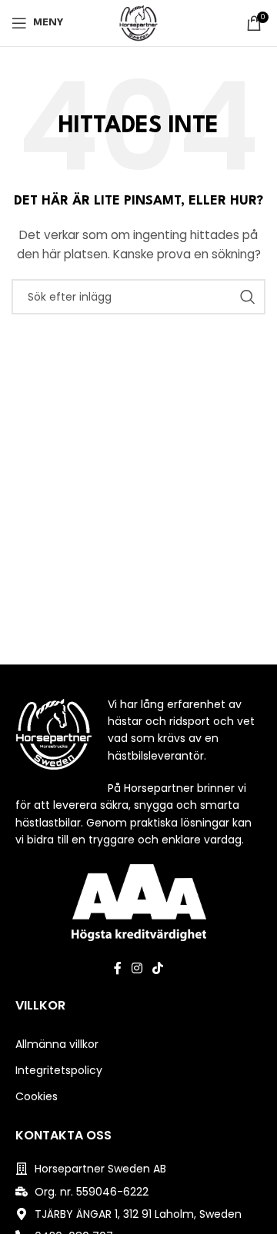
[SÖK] (247, 296)
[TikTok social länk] (158, 968)
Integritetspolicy (58, 1070)
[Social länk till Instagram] (136, 968)
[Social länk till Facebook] (117, 968)
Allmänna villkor (56, 1044)
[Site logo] (138, 22)
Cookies (36, 1096)
